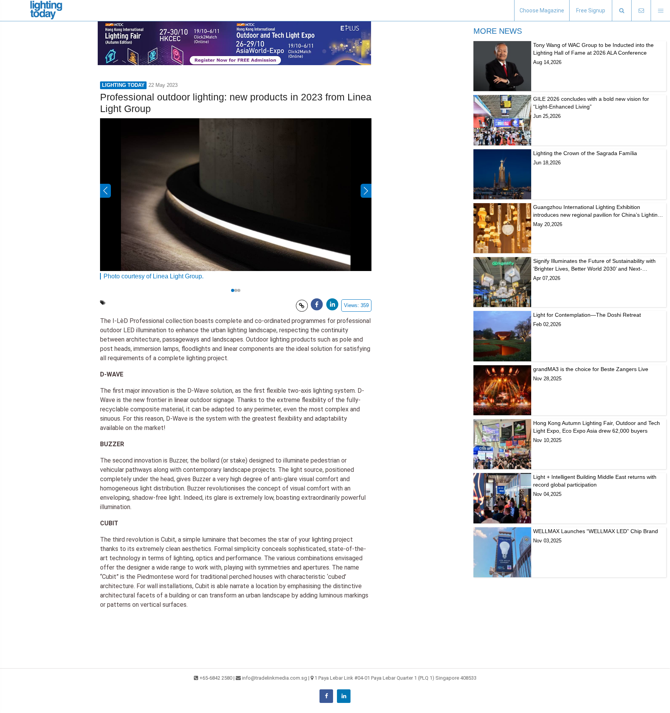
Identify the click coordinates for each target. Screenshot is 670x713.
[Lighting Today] (46, 10)
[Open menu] (660, 10)
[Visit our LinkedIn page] (344, 696)
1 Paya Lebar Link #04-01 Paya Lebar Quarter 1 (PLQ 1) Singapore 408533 (395, 678)
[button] (621, 10)
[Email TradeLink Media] (641, 10)
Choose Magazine (542, 10)
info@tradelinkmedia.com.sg (274, 678)
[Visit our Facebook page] (326, 696)
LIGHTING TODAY (123, 85)
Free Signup (590, 10)
